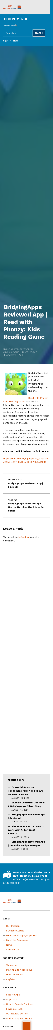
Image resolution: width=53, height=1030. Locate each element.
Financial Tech (14, 1008)
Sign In (7, 40)
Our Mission (13, 925)
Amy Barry (11, 355)
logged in (23, 537)
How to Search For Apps (20, 1004)
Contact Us (12, 949)
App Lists (11, 999)
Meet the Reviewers (17, 940)
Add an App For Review (19, 1018)
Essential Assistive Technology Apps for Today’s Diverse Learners (25, 791)
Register (10, 979)
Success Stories (15, 930)
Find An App (13, 994)
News (9, 944)
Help (15, 40)
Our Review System (17, 1013)
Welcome (11, 965)
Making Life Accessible (19, 969)
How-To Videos (14, 974)
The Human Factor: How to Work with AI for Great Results (26, 830)
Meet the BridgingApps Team (22, 935)
